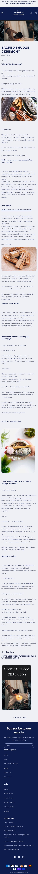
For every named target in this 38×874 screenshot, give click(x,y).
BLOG (6, 768)
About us (7, 811)
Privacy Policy (8, 798)
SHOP (6, 759)
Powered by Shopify (23, 872)
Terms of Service (9, 802)
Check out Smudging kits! (11, 421)
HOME (6, 755)
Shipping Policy (9, 807)
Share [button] (6, 60)
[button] (2, 13)
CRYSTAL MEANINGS (11, 764)
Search (6, 789)
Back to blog (20, 717)
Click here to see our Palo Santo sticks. (16, 210)
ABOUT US (7, 772)
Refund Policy (8, 793)
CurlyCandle (16, 872)
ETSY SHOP (7, 777)
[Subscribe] (32, 745)
